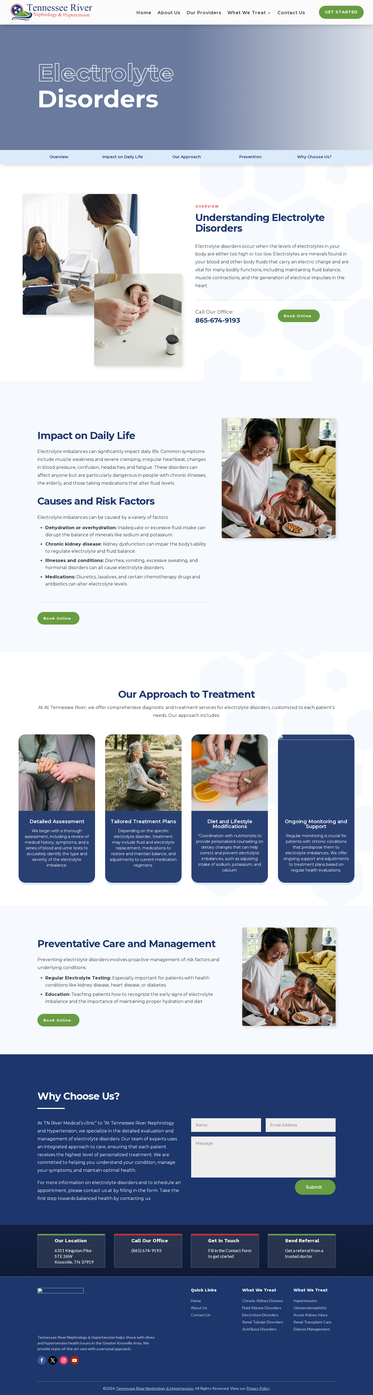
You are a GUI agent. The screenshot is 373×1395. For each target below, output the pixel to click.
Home (144, 13)
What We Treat (246, 13)
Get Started (341, 12)
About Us (169, 13)
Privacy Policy (257, 1388)
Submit (314, 1187)
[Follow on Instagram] (63, 1360)
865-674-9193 (217, 320)
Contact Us (291, 13)
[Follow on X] (52, 1360)
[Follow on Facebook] (41, 1360)
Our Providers (204, 13)
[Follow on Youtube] (74, 1360)
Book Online (297, 316)
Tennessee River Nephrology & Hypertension (154, 1388)
